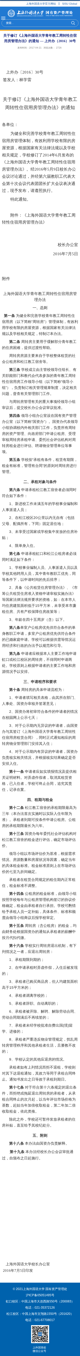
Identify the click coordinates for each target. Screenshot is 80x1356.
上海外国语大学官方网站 (41, 3)
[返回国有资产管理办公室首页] (40, 13)
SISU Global (69, 3)
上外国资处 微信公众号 (39, 1349)
